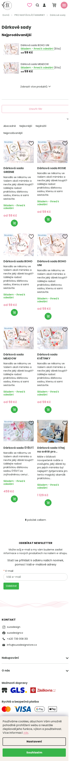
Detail (14, 223)
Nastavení (34, 741)
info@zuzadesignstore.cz (22, 645)
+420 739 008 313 (17, 639)
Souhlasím (34, 752)
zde (25, 733)
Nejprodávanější (13, 133)
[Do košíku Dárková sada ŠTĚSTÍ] (14, 498)
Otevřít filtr (35, 109)
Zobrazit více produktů (33, 86)
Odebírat (11, 586)
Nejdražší (41, 126)
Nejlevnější (25, 126)
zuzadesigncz (15, 633)
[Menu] (64, 5)
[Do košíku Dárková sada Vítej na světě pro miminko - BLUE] (48, 502)
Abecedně (9, 126)
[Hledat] (37, 5)
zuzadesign (13, 627)
